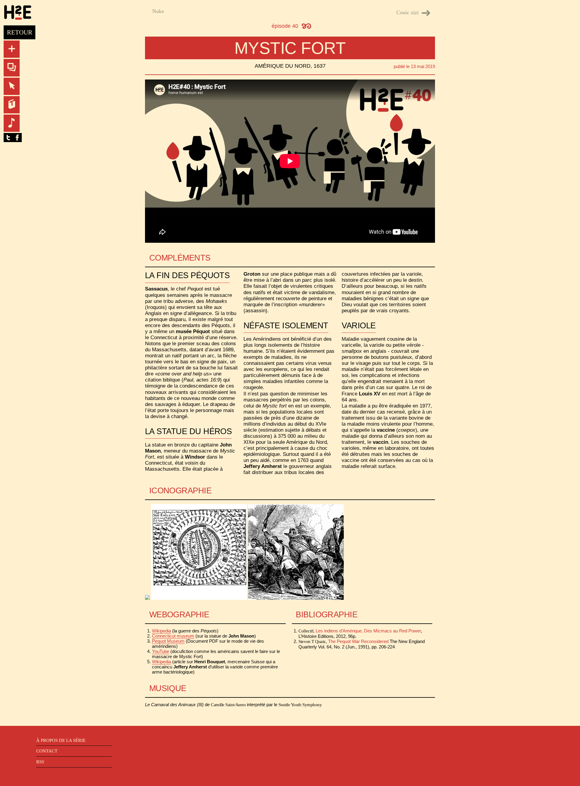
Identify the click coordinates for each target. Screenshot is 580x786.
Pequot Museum (168, 641)
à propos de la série (60, 740)
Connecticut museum (173, 635)
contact (46, 750)
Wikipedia (161, 630)
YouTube (160, 651)
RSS (40, 761)
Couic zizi (407, 12)
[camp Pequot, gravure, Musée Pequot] (147, 598)
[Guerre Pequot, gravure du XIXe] (296, 598)
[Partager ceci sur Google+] (26, 137)
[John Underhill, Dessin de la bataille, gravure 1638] (199, 598)
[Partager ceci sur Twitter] (8, 137)
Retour (19, 32)
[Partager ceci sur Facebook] (17, 137)
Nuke (158, 11)
